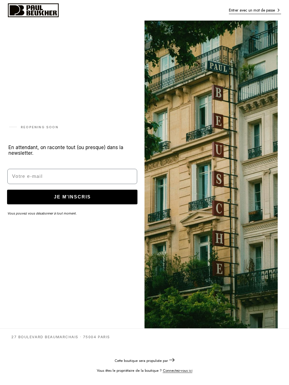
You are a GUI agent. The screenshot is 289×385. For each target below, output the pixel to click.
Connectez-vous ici (177, 370)
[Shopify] (172, 360)
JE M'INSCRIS (72, 196)
